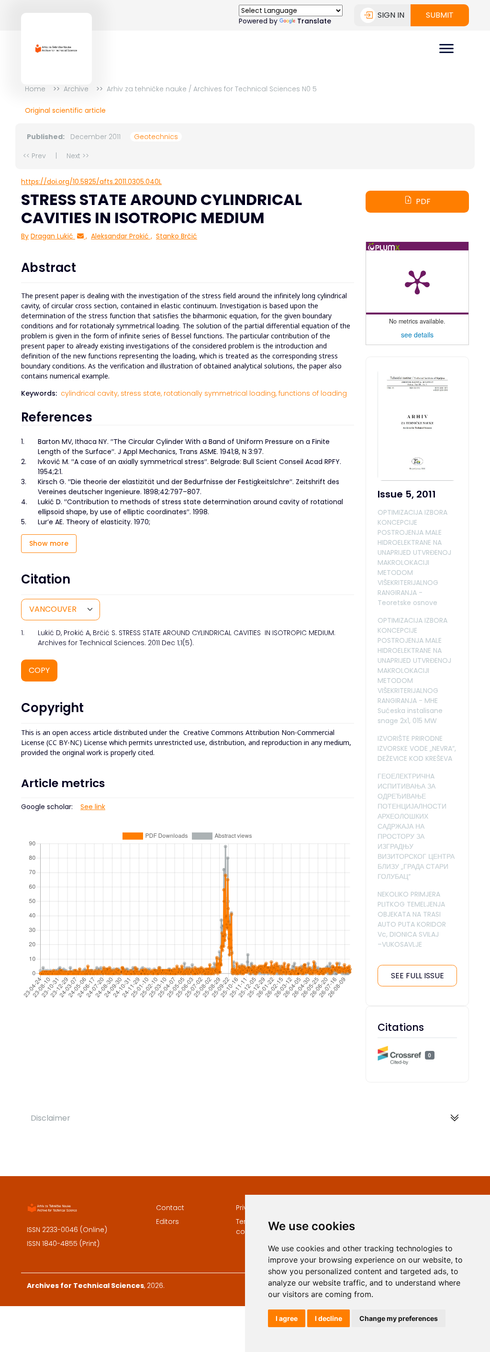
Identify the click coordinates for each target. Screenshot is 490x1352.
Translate (314, 21)
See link (92, 806)
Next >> (78, 156)
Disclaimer (50, 1118)
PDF (423, 201)
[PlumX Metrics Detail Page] (417, 281)
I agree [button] (287, 1318)
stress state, (141, 393)
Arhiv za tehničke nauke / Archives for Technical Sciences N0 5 (212, 89)
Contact (170, 1207)
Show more (48, 543)
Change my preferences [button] (398, 1318)
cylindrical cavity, (90, 393)
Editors (167, 1221)
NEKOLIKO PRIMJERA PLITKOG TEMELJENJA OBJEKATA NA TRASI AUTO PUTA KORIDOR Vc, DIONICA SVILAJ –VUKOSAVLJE (412, 919)
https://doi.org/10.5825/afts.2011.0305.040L (91, 181)
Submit (440, 15)
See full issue (417, 975)
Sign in (391, 15)
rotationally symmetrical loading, (220, 393)
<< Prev (34, 156)
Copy (39, 670)
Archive (76, 89)
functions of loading (312, 393)
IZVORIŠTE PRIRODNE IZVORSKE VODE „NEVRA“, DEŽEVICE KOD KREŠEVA (417, 748)
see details (417, 334)
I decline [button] (328, 1318)
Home (35, 89)
